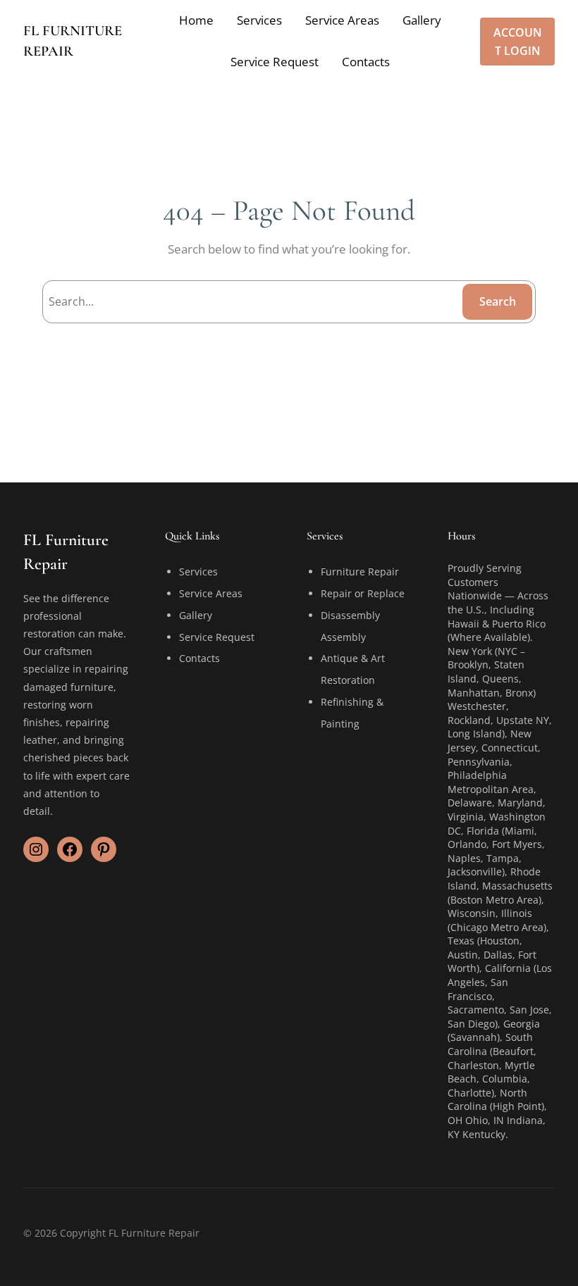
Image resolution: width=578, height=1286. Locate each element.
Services (198, 571)
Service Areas (210, 593)
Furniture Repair (360, 571)
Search (497, 301)
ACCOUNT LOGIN (517, 41)
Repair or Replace (363, 593)
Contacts (199, 658)
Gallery (195, 615)
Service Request (216, 637)
